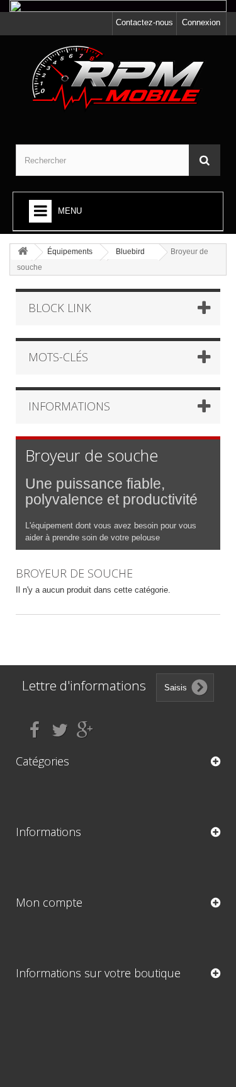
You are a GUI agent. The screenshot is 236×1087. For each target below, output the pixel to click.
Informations (69, 406)
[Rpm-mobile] (118, 79)
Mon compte (49, 902)
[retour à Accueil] (23, 252)
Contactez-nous (144, 22)
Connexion (201, 22)
